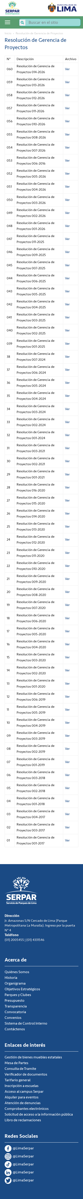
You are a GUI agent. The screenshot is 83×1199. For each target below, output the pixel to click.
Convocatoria (15, 1012)
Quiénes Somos (17, 972)
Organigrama (15, 983)
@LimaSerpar (23, 1148)
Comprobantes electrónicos (27, 1108)
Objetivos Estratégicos (22, 989)
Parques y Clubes (18, 995)
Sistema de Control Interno (26, 1023)
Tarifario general (17, 1080)
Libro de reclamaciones (23, 1120)
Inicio (8, 33)
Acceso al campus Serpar (24, 1091)
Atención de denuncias (23, 1103)
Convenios (13, 1017)
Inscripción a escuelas (22, 1086)
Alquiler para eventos (22, 1097)
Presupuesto (14, 1000)
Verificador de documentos (26, 1074)
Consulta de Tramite (20, 1068)
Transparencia (16, 1006)
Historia (11, 977)
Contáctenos (15, 1029)
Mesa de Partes (16, 1063)
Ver (67, 69)
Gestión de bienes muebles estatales (33, 1057)
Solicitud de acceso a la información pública (39, 1114)
